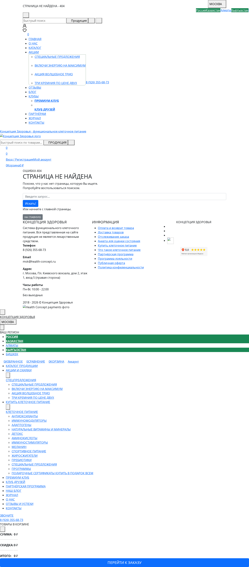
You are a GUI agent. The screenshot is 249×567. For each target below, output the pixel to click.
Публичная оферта (111, 263)
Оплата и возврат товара (116, 228)
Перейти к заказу (124, 562)
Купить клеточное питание (117, 245)
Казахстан (14, 341)
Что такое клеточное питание (119, 250)
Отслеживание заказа (113, 237)
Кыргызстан (16, 350)
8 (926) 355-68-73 (42, 15)
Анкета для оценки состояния (119, 241)
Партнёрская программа (115, 254)
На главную (32, 217)
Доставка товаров (111, 232)
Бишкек (12, 354)
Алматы (12, 345)
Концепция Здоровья (17, 317)
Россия (12, 337)
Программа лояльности (115, 259)
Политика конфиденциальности (121, 267)
